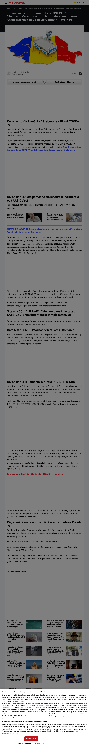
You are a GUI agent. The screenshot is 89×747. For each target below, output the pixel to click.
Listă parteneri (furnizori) (10, 733)
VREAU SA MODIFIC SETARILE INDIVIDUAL (30, 743)
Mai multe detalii (18, 701)
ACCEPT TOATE (31, 739)
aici (27, 711)
